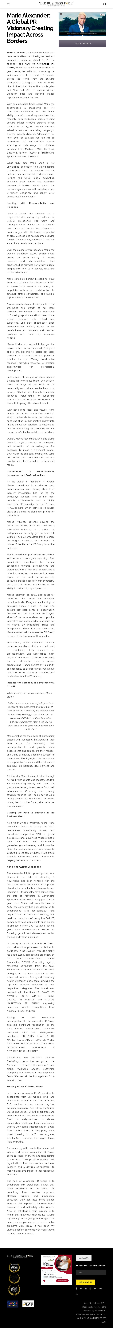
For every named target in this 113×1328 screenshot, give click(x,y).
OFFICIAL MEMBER (82, 43)
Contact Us (84, 1258)
